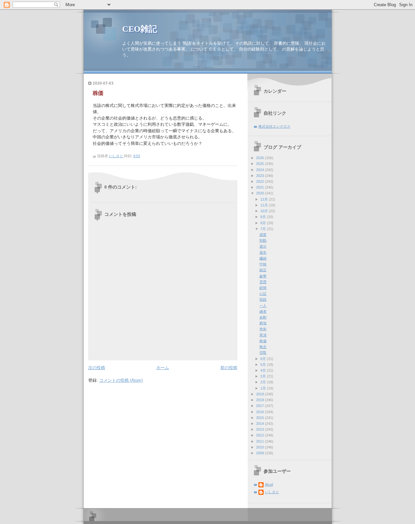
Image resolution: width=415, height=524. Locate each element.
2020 (260, 193)
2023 (260, 176)
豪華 (263, 276)
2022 (260, 181)
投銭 (263, 299)
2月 (263, 382)
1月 (263, 388)
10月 (264, 211)
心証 (263, 294)
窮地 (263, 323)
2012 (260, 435)
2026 (260, 158)
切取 (263, 353)
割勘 (263, 240)
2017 (260, 406)
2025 (260, 164)
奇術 (263, 329)
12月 (264, 199)
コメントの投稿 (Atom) (121, 380)
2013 (260, 429)
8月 (263, 223)
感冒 (263, 235)
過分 (263, 246)
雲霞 (263, 282)
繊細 (263, 258)
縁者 (263, 311)
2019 (260, 394)
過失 (263, 252)
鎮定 (263, 270)
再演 (263, 335)
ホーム (162, 367)
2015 (260, 418)
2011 (260, 441)
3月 (263, 376)
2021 (260, 187)
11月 (264, 205)
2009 (260, 453)
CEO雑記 (139, 29)
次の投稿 (96, 367)
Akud (269, 484)
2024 (260, 170)
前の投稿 (228, 367)
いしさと (272, 492)
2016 (260, 412)
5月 (263, 365)
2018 (260, 400)
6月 (263, 359)
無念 (263, 347)
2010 (260, 447)
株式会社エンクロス (274, 126)
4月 (263, 370)
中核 (263, 264)
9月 (263, 217)
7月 (263, 229)
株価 (263, 341)
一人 (263, 306)
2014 (260, 423)
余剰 (263, 317)
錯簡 (263, 288)
